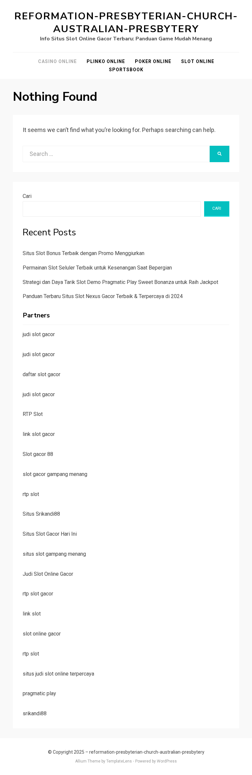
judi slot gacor (39, 334)
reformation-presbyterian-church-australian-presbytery (126, 23)
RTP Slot (33, 414)
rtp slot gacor (38, 594)
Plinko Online (106, 61)
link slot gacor (39, 434)
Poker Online (153, 61)
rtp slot (31, 494)
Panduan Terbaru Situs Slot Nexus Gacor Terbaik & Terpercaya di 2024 (103, 296)
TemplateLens (119, 761)
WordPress (167, 761)
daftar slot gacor (41, 374)
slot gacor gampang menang (55, 474)
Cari (27, 196)
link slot (32, 614)
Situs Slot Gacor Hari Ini (50, 534)
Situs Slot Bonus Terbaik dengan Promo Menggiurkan (83, 253)
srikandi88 (35, 713)
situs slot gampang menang (54, 554)
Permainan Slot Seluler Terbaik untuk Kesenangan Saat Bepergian (97, 268)
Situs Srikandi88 (41, 514)
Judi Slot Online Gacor (48, 574)
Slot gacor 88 (38, 454)
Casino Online (57, 61)
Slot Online (197, 61)
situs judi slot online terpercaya (58, 674)
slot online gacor (42, 634)
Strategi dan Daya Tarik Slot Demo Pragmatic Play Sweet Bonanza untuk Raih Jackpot (120, 282)
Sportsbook (126, 69)
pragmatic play (39, 693)
